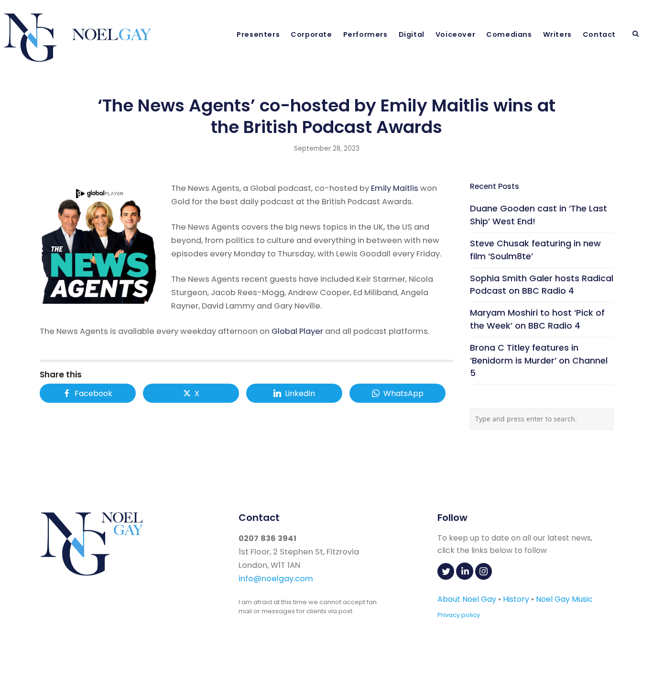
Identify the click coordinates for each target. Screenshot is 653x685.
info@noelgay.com (276, 578)
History (516, 599)
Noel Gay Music (564, 599)
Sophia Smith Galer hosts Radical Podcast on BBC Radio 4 (541, 284)
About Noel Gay (466, 599)
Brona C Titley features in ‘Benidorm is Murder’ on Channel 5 (539, 360)
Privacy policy (458, 614)
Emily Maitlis (394, 188)
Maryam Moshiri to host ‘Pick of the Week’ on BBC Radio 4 (537, 319)
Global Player (297, 331)
